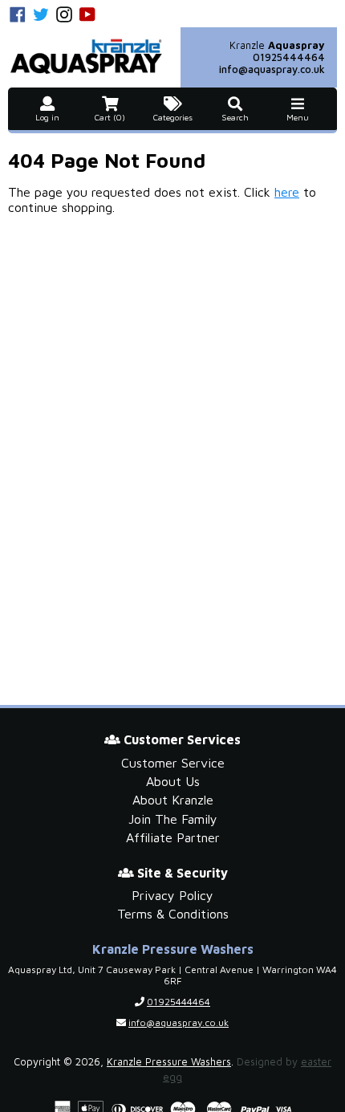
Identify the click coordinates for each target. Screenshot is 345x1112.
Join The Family (172, 819)
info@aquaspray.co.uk (272, 69)
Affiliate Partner (173, 837)
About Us (173, 781)
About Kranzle (172, 799)
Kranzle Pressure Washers (169, 1062)
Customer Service (173, 763)
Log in (47, 117)
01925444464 (289, 57)
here (286, 192)
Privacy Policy (172, 895)
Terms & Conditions (173, 913)
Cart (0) (110, 117)
